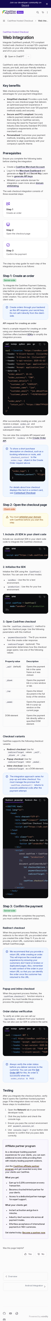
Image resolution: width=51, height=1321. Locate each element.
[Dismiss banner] (47, 4)
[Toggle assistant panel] (43, 12)
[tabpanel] (25, 381)
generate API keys (23, 176)
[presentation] (20, 344)
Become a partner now (33, 1232)
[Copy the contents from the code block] (40, 344)
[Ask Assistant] (44, 344)
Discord (25, 5)
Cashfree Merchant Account (30, 167)
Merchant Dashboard (30, 170)
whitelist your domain (30, 517)
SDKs (30, 334)
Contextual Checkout (24, 493)
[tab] (7, 344)
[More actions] (47, 12)
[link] (25, 208)
